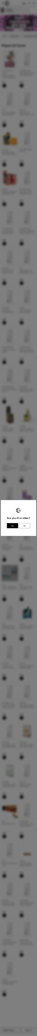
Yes (12, 526)
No (25, 526)
